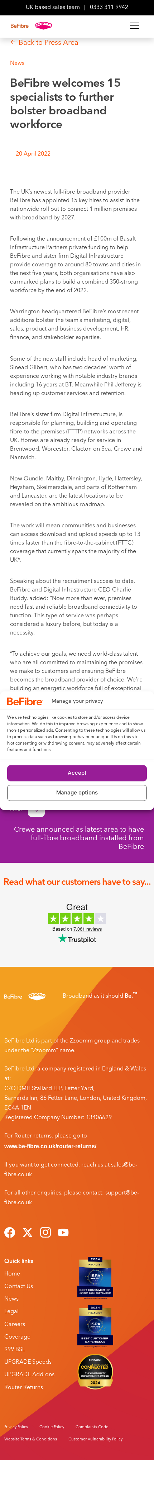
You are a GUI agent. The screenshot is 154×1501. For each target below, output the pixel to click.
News (11, 1299)
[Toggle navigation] (134, 26)
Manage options (77, 792)
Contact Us (18, 1286)
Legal (11, 1312)
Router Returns (23, 1388)
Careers (14, 1324)
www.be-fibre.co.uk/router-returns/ (50, 1146)
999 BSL (14, 1350)
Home (12, 1274)
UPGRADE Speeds (28, 1362)
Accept (77, 773)
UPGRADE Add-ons (29, 1375)
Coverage (17, 1337)
